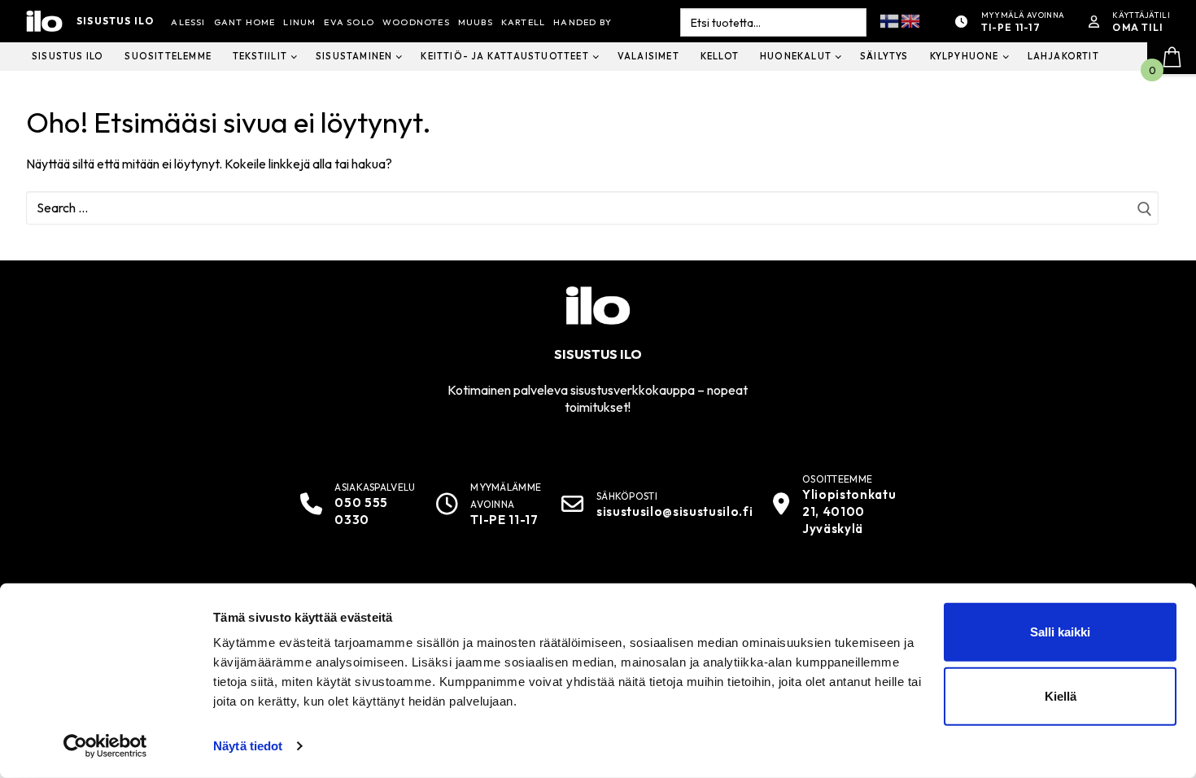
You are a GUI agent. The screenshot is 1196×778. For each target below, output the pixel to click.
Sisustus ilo (115, 21)
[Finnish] (890, 20)
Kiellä (1060, 696)
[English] (911, 20)
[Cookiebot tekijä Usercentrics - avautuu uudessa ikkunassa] (105, 746)
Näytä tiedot (247, 746)
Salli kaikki (1060, 632)
